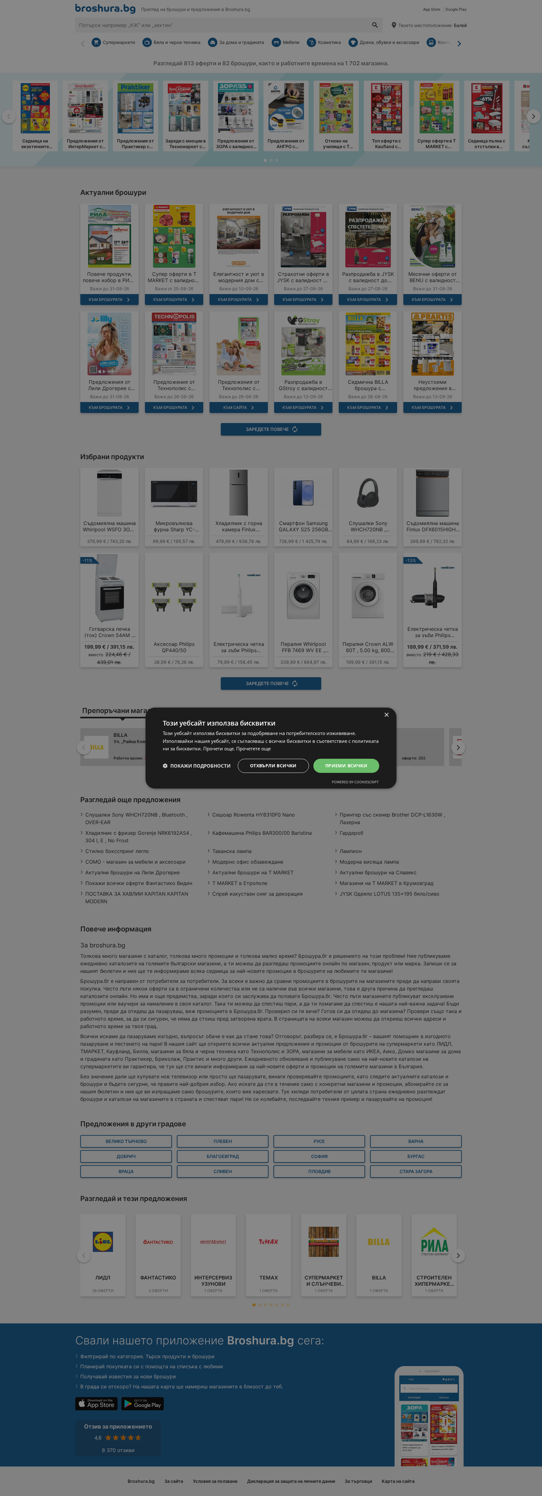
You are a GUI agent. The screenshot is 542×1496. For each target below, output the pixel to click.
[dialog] (271, 747)
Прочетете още (253, 748)
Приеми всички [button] (346, 766)
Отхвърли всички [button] (273, 766)
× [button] (386, 714)
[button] (197, 765)
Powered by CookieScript (355, 782)
